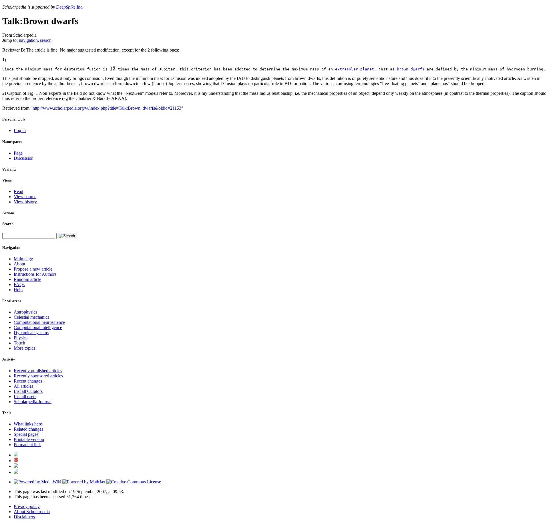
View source (25, 196)
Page (18, 153)
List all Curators (28, 391)
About (19, 263)
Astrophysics (25, 312)
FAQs (19, 284)
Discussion (23, 158)
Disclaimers (24, 516)
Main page (23, 258)
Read (18, 191)
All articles (23, 386)
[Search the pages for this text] (66, 236)
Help (18, 289)
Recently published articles (38, 370)
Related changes (28, 429)
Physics (20, 337)
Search (7, 224)
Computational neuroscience (39, 322)
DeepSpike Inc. (69, 7)
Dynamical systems (31, 332)
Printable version (29, 439)
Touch (19, 342)
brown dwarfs (410, 69)
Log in (20, 130)
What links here (28, 423)
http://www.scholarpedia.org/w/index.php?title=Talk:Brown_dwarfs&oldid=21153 (107, 108)
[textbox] (113, 69)
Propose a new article (33, 269)
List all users (25, 396)
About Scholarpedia (32, 511)
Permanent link (27, 444)
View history (25, 201)
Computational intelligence (38, 327)
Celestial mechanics (31, 317)
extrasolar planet (354, 69)
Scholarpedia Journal (32, 401)
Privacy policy (27, 506)
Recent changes (28, 381)
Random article (27, 279)
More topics (24, 348)
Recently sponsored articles (38, 375)
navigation (28, 40)
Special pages (26, 434)
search (45, 40)
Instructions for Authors (35, 274)
